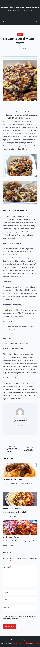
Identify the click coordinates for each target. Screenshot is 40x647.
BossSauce (16, 48)
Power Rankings (20, 640)
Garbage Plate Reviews (20, 7)
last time (25, 330)
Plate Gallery (10, 640)
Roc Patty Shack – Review (12, 479)
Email (6, 599)
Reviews (20, 34)
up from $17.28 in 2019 (11, 134)
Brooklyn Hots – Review (12, 508)
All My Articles (20, 425)
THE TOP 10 (30, 640)
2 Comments (22, 488)
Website (6, 607)
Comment (7, 567)
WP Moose (35, 643)
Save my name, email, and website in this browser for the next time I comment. (19, 618)
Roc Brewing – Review (11, 537)
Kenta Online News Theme (21, 643)
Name (6, 592)
